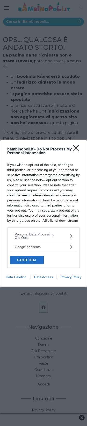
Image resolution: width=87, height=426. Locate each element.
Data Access (43, 277)
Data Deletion (16, 277)
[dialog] (43, 213)
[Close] (77, 149)
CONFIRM (26, 260)
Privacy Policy (70, 277)
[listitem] (43, 236)
